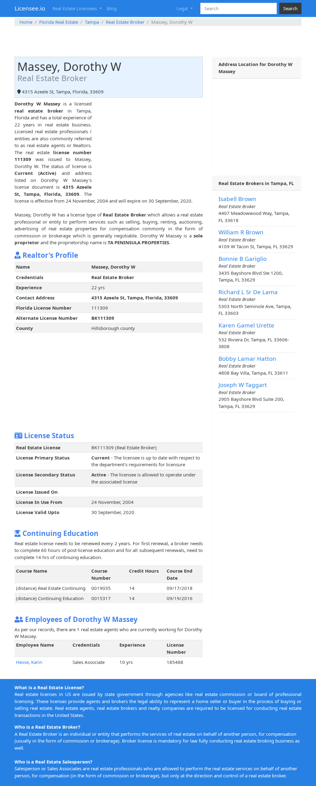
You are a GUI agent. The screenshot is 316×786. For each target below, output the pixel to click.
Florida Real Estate (58, 22)
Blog (112, 8)
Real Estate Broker (125, 22)
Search (290, 8)
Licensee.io (30, 8)
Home (25, 22)
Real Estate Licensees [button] (75, 8)
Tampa (92, 22)
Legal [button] (183, 8)
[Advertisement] (158, 41)
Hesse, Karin (29, 662)
